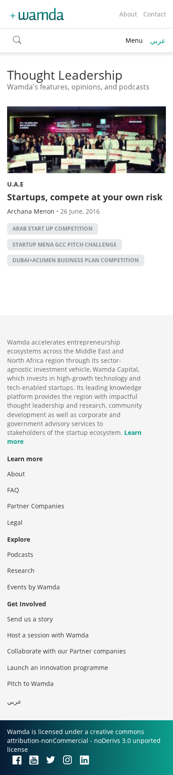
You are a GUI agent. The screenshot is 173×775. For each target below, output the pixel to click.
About (128, 14)
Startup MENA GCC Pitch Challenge (64, 244)
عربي (158, 40)
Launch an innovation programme (57, 667)
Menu (134, 40)
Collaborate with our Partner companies (66, 651)
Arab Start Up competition (52, 228)
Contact (154, 14)
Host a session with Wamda (48, 635)
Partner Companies (35, 506)
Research (21, 570)
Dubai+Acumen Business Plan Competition (75, 260)
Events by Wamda (33, 587)
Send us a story (30, 619)
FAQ (13, 490)
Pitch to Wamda (30, 683)
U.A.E (15, 184)
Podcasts (20, 554)
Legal (15, 522)
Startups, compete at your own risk (84, 197)
